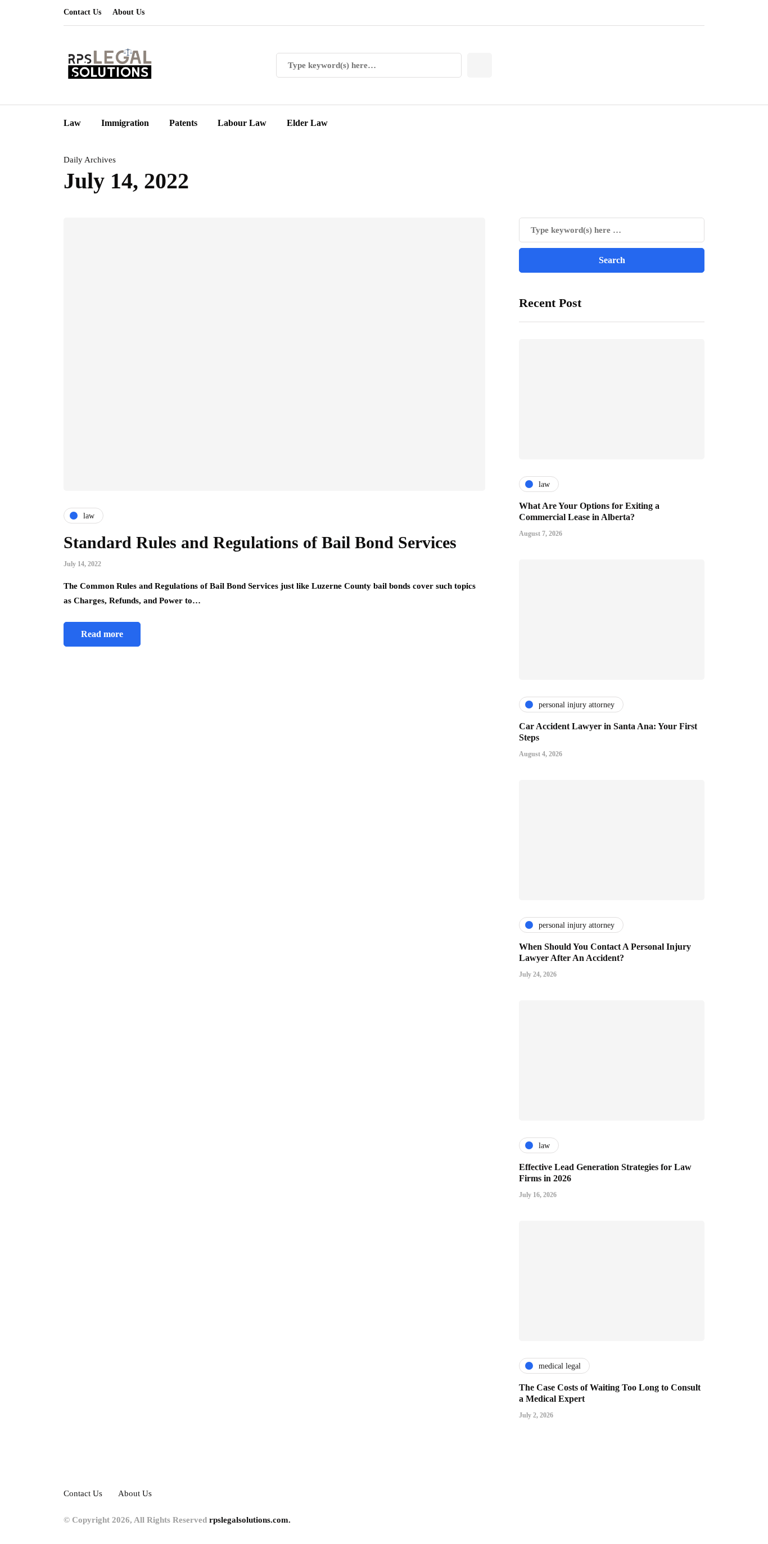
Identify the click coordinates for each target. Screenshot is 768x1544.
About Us (128, 12)
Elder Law (307, 123)
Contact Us (82, 12)
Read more (102, 634)
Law (72, 123)
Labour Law (242, 123)
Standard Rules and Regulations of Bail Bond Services (260, 542)
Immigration (125, 123)
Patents (183, 123)
